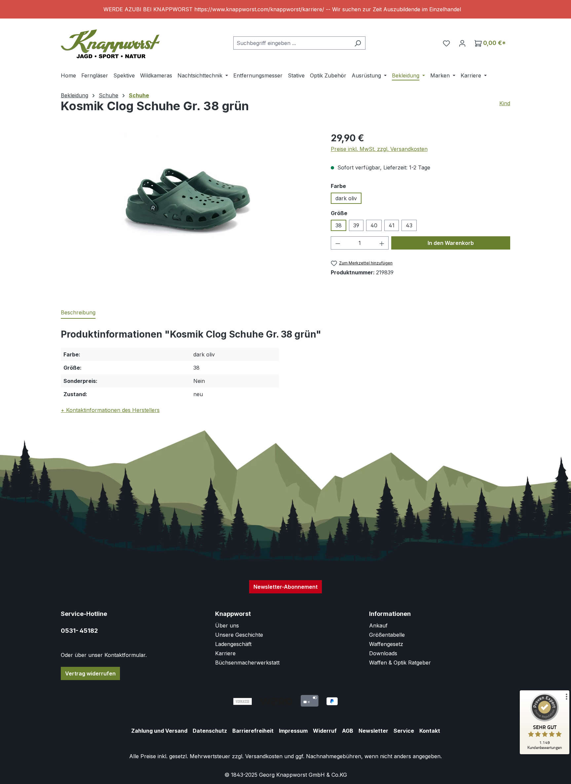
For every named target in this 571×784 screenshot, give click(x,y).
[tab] (78, 313)
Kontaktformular (124, 655)
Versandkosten (264, 756)
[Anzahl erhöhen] (382, 243)
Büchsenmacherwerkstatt (247, 662)
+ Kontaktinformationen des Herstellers (110, 410)
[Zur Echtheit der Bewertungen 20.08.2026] (544, 752)
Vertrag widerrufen (90, 673)
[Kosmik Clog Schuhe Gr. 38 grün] (189, 202)
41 (392, 225)
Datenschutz (210, 730)
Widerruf (325, 730)
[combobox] (291, 43)
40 (373, 225)
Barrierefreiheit (253, 730)
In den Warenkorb (451, 243)
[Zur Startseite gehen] (110, 41)
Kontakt (429, 730)
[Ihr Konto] (462, 43)
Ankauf (378, 625)
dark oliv (346, 198)
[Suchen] (357, 43)
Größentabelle (387, 634)
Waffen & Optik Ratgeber (400, 662)
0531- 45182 (79, 630)
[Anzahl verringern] (338, 243)
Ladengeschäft (233, 644)
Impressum (293, 730)
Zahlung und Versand (159, 730)
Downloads (383, 653)
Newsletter (373, 730)
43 (409, 225)
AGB (347, 730)
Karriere (225, 653)
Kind (504, 103)
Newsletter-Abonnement (285, 586)
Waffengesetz (386, 644)
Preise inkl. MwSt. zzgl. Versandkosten (379, 149)
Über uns (227, 625)
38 (338, 225)
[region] (285, 9)
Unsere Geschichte (239, 634)
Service (404, 730)
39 (356, 225)
